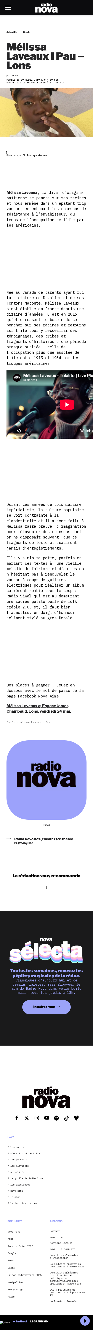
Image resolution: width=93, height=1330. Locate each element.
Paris (11, 1296)
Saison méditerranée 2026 (24, 1274)
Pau (48, 722)
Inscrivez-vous (44, 1007)
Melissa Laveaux (30, 722)
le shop (15, 1197)
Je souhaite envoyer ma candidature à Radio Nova (66, 1265)
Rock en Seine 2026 (20, 1246)
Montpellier (15, 1282)
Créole (10, 722)
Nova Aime (48, 696)
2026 (10, 1260)
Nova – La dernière (62, 1249)
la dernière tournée (23, 1203)
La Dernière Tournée (63, 1301)
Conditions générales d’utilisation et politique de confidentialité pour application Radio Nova (65, 1278)
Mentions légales (61, 1243)
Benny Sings (15, 1289)
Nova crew (56, 1237)
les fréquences (20, 1184)
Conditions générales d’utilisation (64, 1256)
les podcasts (18, 1159)
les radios (17, 1147)
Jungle (12, 1253)
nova (46, 825)
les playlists (19, 1166)
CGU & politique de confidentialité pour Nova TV (67, 1292)
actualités (17, 1172)
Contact (55, 1231)
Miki (10, 1238)
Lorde (11, 1267)
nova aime (16, 1190)
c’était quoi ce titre (25, 1153)
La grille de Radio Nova (26, 1178)
